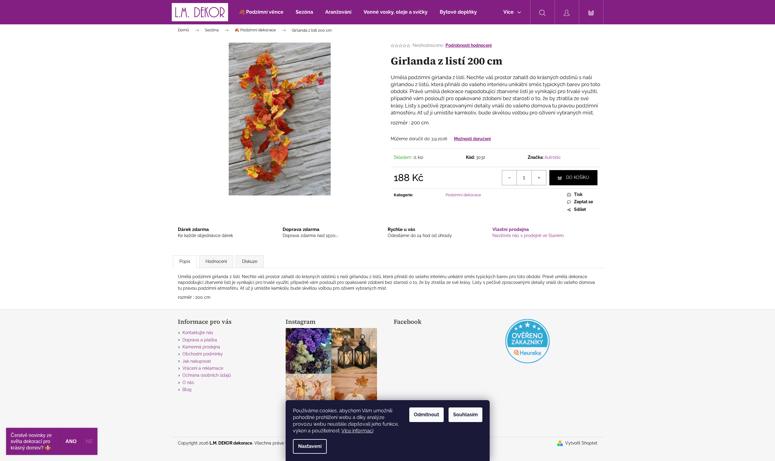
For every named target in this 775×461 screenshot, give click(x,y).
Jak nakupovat (196, 361)
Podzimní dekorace (463, 195)
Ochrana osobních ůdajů (206, 375)
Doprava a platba (199, 339)
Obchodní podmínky (202, 353)
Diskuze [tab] (249, 261)
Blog (187, 389)
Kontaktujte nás (197, 332)
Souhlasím (465, 414)
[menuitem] (261, 12)
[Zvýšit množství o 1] (538, 177)
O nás (188, 382)
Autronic (552, 157)
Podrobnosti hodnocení (469, 45)
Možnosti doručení (472, 138)
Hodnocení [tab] (216, 261)
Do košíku (577, 177)
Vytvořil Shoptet (581, 443)
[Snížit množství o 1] (509, 177)
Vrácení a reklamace (202, 368)
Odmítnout (426, 414)
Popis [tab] (184, 261)
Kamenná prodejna (201, 346)
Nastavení (310, 446)
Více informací (357, 431)
